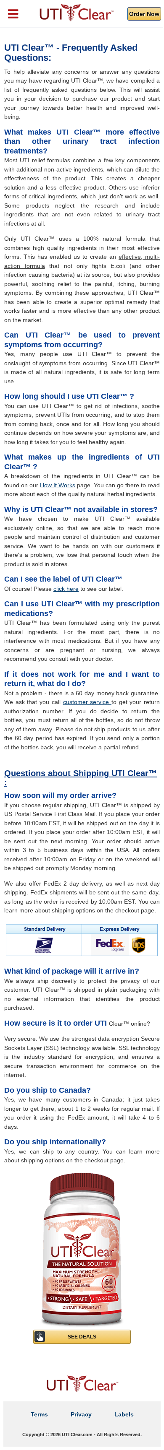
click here (66, 588)
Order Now (144, 13)
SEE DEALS (82, 1337)
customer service (87, 702)
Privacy (81, 1414)
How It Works (57, 485)
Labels (124, 1414)
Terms (39, 1414)
